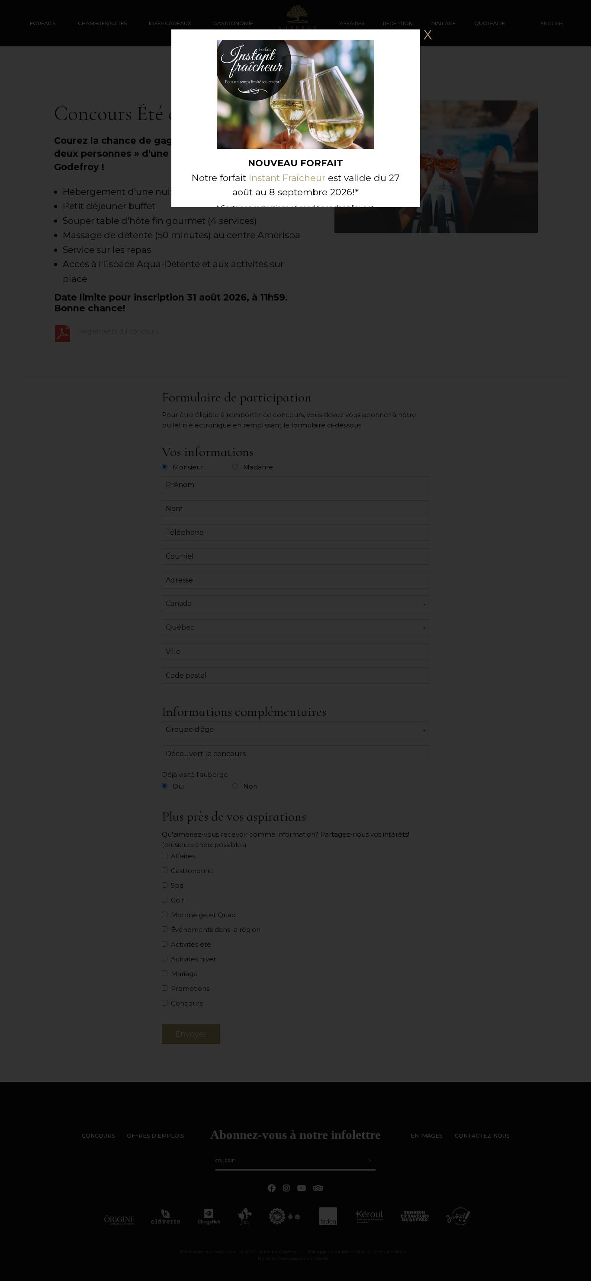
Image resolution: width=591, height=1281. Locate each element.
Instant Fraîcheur (287, 177)
